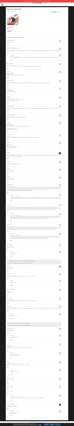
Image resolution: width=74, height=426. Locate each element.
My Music (23, 5)
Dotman (8, 169)
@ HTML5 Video (10, 125)
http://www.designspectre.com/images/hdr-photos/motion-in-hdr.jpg (19, 190)
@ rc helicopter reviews (11, 128)
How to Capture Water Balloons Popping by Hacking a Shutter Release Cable (21, 263)
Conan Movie (9, 80)
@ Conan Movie (9, 90)
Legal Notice (31, 422)
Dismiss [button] (49, 1)
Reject (52, 424)
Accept (46, 424)
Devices (7, 5)
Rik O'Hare (9, 244)
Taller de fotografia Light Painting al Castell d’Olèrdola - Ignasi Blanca (19, 323)
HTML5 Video (9, 105)
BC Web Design (9, 40)
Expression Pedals (13, 5)
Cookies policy (40, 422)
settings (40, 424)
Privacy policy (35, 422)
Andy (8, 361)
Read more (9, 31)
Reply (8, 45)
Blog (18, 5)
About (27, 5)
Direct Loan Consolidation (11, 48)
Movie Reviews (9, 63)
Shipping (44, 422)
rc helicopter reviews (10, 114)
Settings (57, 424)
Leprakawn (9, 184)
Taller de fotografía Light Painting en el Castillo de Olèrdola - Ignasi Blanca (20, 325)
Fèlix (8, 142)
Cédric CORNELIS (10, 289)
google (8, 97)
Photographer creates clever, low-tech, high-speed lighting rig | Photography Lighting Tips (22, 260)
